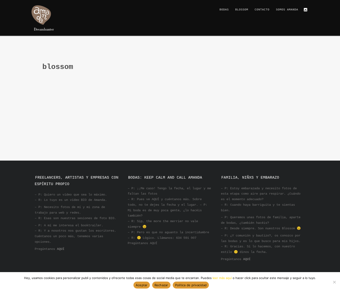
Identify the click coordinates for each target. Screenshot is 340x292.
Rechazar (161, 285)
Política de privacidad (191, 285)
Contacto (262, 9)
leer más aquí (222, 278)
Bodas (224, 9)
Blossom (241, 9)
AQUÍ (60, 249)
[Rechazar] (334, 282)
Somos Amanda (287, 9)
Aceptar (142, 285)
